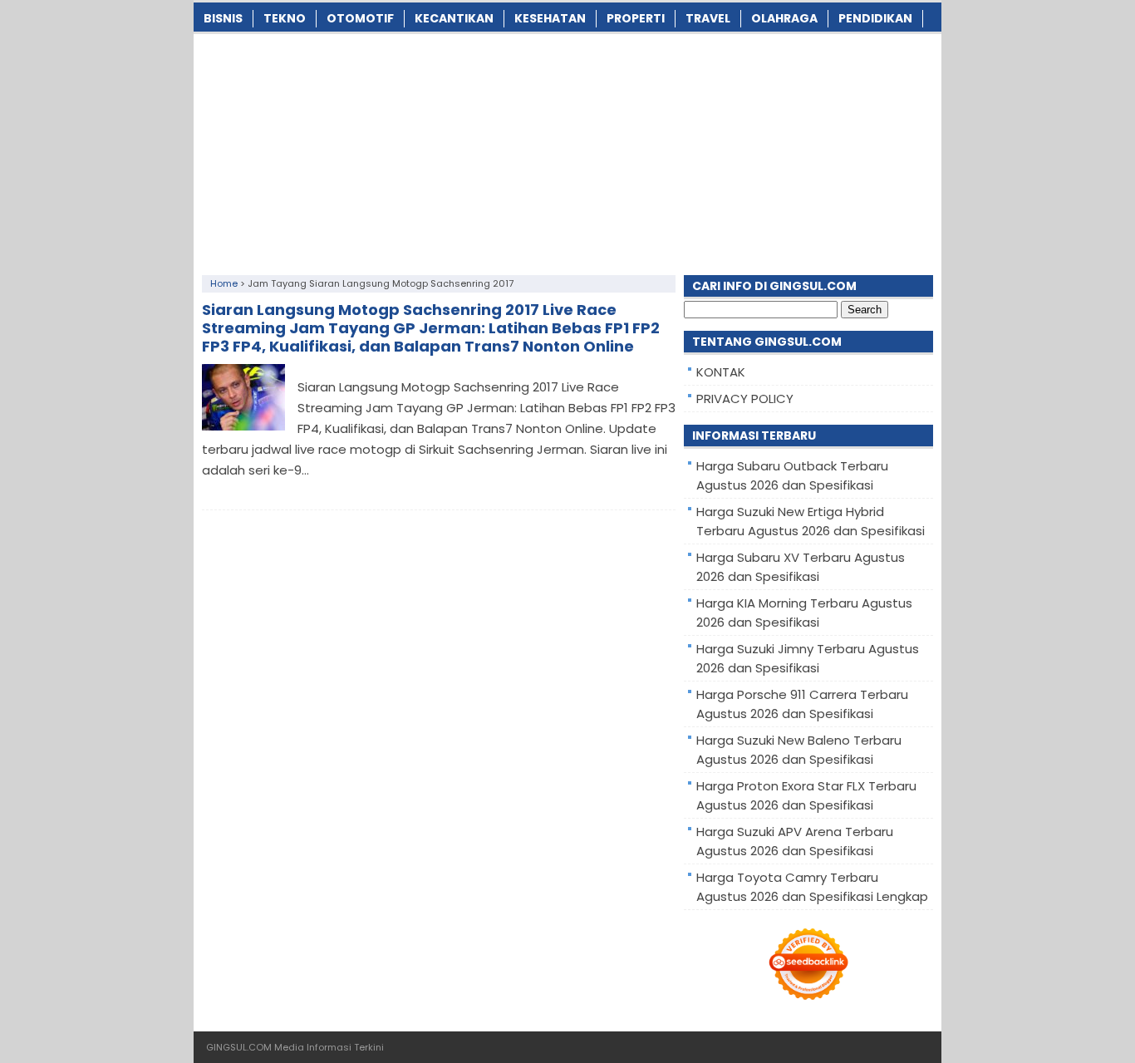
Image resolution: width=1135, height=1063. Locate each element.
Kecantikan (454, 18)
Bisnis (223, 18)
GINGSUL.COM (239, 1047)
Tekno (284, 18)
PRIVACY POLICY (745, 398)
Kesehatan (550, 18)
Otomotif (360, 18)
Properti (636, 18)
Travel (707, 18)
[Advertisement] (567, 150)
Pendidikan (875, 18)
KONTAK (720, 372)
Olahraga (784, 18)
